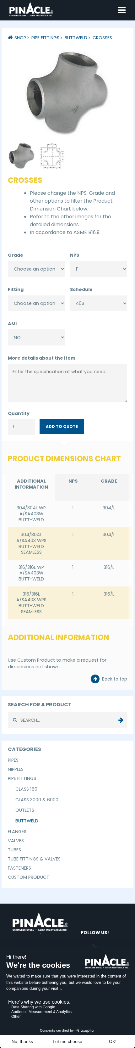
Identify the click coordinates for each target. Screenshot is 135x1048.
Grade (15, 255)
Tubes (14, 850)
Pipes (13, 760)
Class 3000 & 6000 (36, 800)
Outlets (24, 810)
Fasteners (19, 868)
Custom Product (28, 877)
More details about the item (41, 358)
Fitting (16, 289)
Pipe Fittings (45, 38)
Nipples (16, 769)
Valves (16, 841)
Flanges (17, 831)
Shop (20, 38)
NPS (74, 255)
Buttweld (76, 38)
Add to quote (62, 426)
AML (13, 324)
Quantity (19, 413)
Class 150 (26, 789)
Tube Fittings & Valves (34, 859)
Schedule (81, 289)
